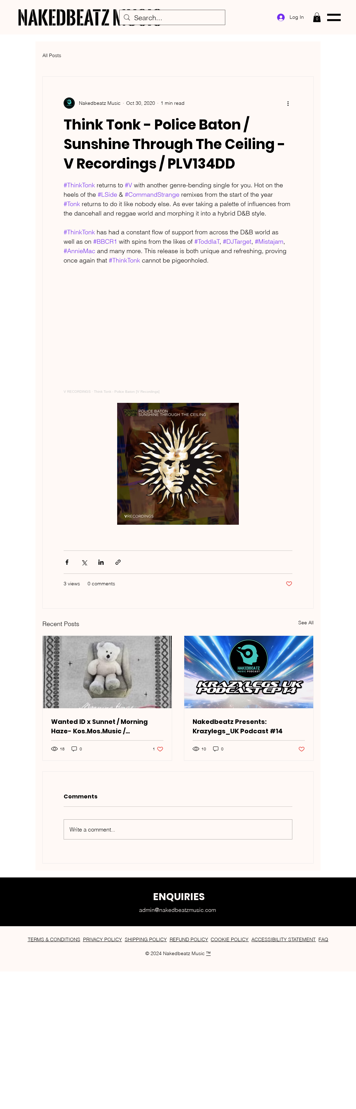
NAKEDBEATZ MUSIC (90, 17)
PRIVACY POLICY (102, 939)
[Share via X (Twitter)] (84, 562)
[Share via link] (118, 562)
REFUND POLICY (189, 939)
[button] (317, 17)
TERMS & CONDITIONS (54, 939)
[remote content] (178, 338)
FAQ (323, 939)
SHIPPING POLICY (146, 939)
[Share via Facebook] (67, 562)
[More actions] (288, 103)
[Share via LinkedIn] (101, 562)
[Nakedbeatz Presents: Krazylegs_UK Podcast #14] (248, 672)
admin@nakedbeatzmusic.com (177, 909)
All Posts (51, 55)
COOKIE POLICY (230, 939)
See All (306, 622)
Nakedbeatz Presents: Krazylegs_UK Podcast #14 (238, 726)
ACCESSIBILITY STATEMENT (283, 939)
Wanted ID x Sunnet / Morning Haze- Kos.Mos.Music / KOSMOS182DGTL (99, 726)
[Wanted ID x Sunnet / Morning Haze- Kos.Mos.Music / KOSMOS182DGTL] (107, 672)
